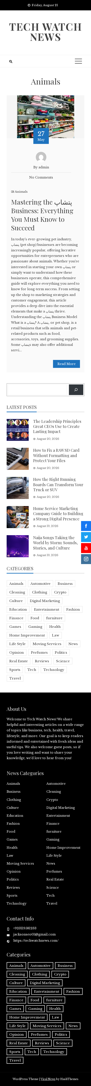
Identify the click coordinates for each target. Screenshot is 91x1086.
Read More (66, 364)
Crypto (60, 592)
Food (34, 618)
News (73, 644)
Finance (16, 618)
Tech (31, 670)
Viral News (48, 1079)
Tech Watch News (45, 31)
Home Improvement (27, 635)
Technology (53, 670)
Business (65, 584)
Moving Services (47, 644)
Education (18, 609)
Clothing (39, 592)
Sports (14, 670)
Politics (61, 652)
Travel (15, 678)
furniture (54, 618)
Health (55, 627)
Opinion (16, 652)
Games (15, 627)
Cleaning (17, 592)
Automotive (40, 584)
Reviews (42, 661)
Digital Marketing (45, 601)
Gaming (35, 627)
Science (63, 661)
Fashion (73, 609)
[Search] (76, 389)
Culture (16, 601)
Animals (21, 192)
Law (55, 635)
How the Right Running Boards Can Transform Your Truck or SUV (58, 484)
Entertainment (46, 609)
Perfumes (39, 652)
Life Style (17, 644)
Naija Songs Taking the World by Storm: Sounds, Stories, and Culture (55, 543)
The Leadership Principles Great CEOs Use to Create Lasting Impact (57, 426)
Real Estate (18, 661)
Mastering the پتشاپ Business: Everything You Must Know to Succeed (42, 215)
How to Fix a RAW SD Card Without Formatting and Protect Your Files (56, 455)
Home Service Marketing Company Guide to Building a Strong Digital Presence (58, 513)
